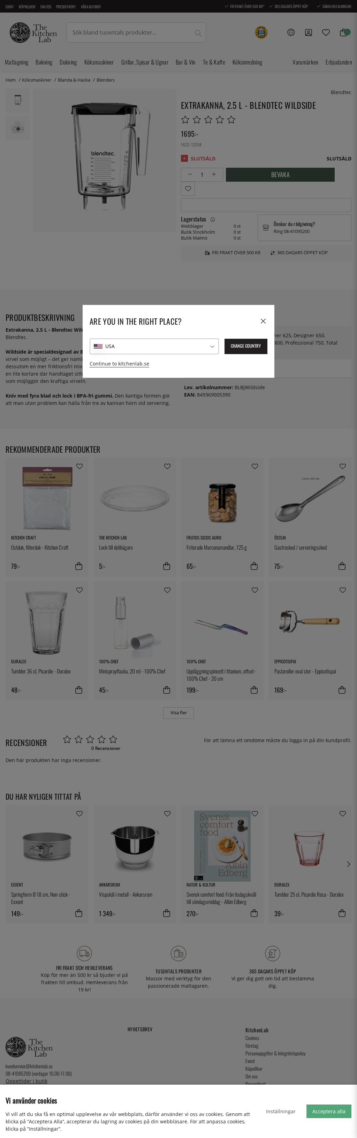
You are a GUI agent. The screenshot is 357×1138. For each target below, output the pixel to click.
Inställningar (281, 1111)
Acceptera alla (328, 1111)
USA (110, 346)
